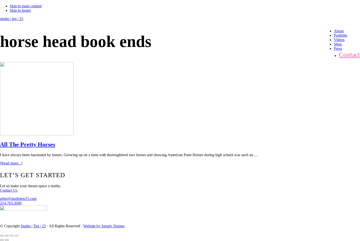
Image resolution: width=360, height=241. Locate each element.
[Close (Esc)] (2, 235)
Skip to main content (26, 6)
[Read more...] (11, 163)
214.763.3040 (11, 203)
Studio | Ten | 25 (33, 226)
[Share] (7, 235)
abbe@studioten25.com (18, 199)
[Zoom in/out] (17, 235)
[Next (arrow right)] (7, 240)
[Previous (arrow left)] (2, 240)
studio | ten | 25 (11, 19)
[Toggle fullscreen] (12, 235)
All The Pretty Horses (27, 144)
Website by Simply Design (103, 226)
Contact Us (8, 190)
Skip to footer (20, 10)
